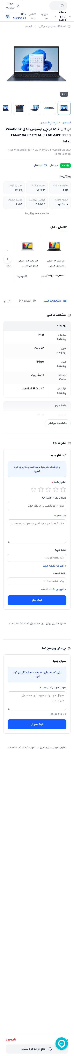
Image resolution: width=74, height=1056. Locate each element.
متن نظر (60, 516)
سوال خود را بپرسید (53, 688)
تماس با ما (32, 16)
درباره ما (44, 16)
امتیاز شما (59, 482)
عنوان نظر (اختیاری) (54, 498)
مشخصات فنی (53, 301)
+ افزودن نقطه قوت (54, 566)
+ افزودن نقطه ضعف (53, 589)
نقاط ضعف (59, 574)
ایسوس (66, 123)
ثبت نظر (38, 165)
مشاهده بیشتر (58, 423)
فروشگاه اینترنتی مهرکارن (52, 26)
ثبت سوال (37, 724)
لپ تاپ (28, 26)
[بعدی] (7, 259)
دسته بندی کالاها (62, 16)
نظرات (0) (25, 301)
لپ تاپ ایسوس (49, 123)
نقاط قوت (60, 550)
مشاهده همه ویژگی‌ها (37, 213)
